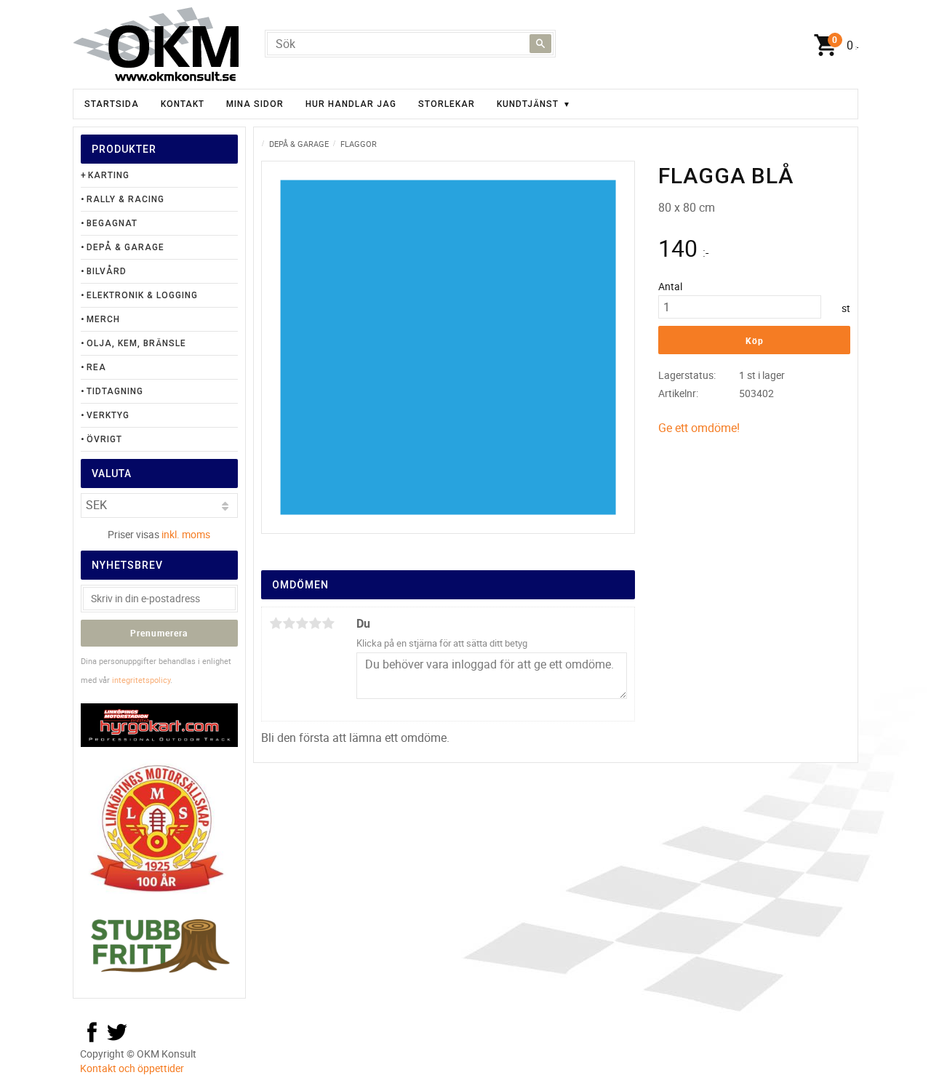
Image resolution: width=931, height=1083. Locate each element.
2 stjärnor (288, 623)
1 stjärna (275, 623)
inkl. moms (185, 534)
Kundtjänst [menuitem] (528, 104)
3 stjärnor (301, 623)
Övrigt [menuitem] (104, 439)
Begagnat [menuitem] (112, 223)
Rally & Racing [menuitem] (125, 199)
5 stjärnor (328, 623)
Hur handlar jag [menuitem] (350, 104)
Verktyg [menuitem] (108, 415)
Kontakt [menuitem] (182, 104)
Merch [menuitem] (103, 319)
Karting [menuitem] (108, 175)
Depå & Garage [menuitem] (125, 247)
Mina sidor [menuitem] (255, 104)
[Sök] (540, 43)
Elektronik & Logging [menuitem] (142, 295)
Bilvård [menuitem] (107, 271)
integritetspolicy (141, 679)
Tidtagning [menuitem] (115, 391)
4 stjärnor (314, 623)
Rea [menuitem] (96, 367)
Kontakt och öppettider (132, 1068)
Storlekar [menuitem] (446, 104)
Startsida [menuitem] (111, 104)
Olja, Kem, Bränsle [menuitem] (136, 343)
